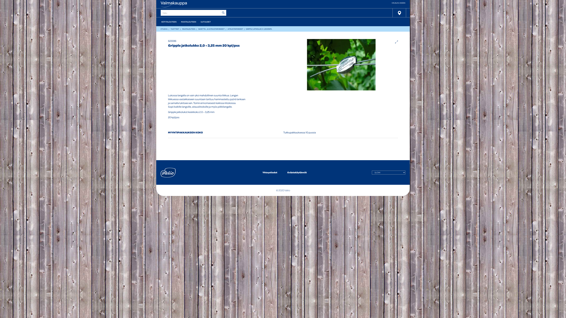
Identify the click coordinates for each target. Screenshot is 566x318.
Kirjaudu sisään (398, 3)
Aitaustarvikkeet (235, 29)
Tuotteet (175, 29)
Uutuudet (206, 21)
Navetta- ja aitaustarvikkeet (211, 29)
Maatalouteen (188, 21)
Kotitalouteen (169, 21)
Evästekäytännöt (297, 172)
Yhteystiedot (270, 172)
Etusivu (164, 29)
